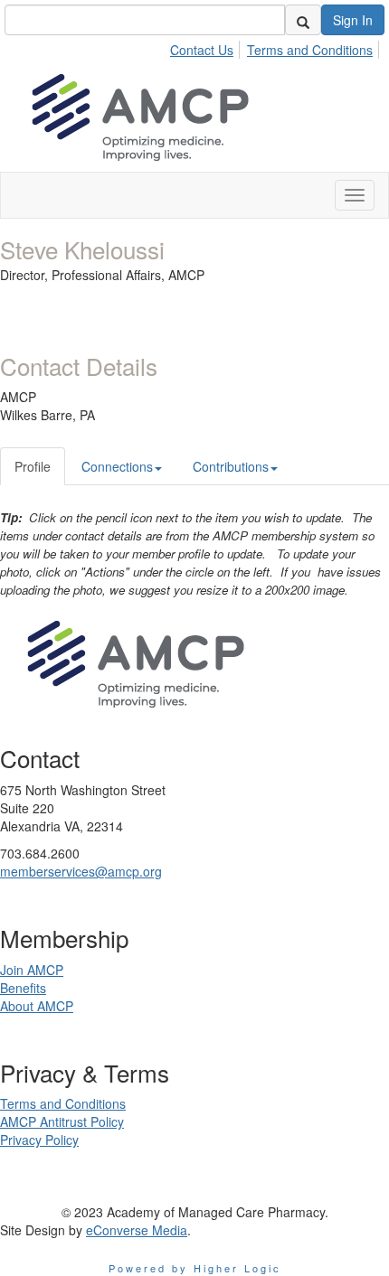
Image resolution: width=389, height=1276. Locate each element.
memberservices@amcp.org (81, 871)
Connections (117, 466)
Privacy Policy (39, 1140)
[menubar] (276, 47)
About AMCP (36, 1006)
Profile (32, 466)
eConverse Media (136, 1230)
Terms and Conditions (310, 50)
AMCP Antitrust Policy (62, 1121)
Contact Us (201, 50)
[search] (303, 20)
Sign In (353, 20)
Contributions (231, 466)
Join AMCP (31, 970)
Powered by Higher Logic (195, 1268)
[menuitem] (206, 47)
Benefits (23, 988)
